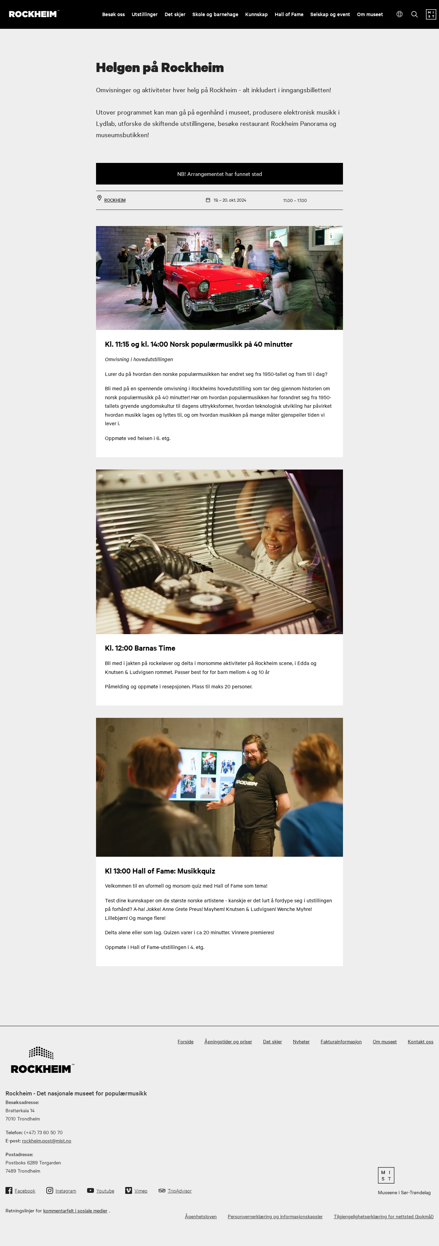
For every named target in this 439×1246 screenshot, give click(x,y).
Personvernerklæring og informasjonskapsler (275, 1216)
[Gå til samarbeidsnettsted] (404, 1175)
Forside (185, 1041)
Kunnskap (256, 13)
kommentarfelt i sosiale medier (75, 1210)
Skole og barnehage (215, 13)
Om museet (370, 13)
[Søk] (415, 15)
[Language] (399, 14)
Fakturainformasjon (341, 1041)
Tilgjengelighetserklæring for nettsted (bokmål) (384, 1216)
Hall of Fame (289, 13)
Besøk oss (113, 13)
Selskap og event (330, 13)
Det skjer (175, 13)
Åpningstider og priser (228, 1041)
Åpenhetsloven (201, 1216)
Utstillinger (145, 13)
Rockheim (115, 200)
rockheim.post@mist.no (46, 1140)
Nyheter (301, 1041)
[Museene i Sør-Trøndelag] (431, 17)
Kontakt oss (421, 1041)
